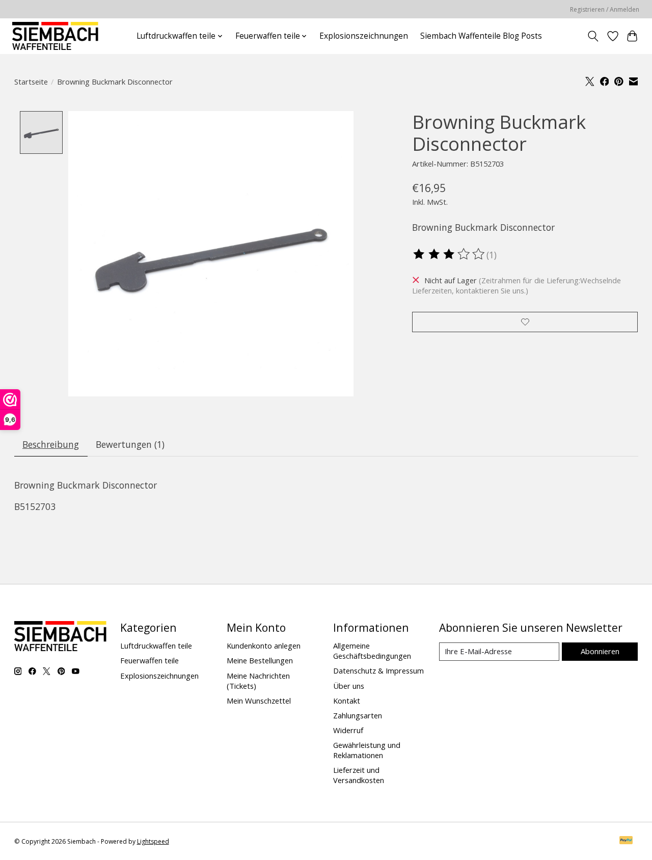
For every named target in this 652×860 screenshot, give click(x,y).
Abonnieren (600, 651)
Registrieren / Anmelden (604, 9)
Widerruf (348, 730)
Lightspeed (153, 841)
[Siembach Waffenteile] (55, 36)
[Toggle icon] (592, 36)
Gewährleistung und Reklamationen (366, 750)
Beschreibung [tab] (50, 444)
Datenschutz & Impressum (378, 670)
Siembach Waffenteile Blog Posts (481, 36)
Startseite (31, 81)
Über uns (348, 686)
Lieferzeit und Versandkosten (358, 775)
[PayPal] (626, 841)
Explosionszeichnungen (363, 36)
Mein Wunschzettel (259, 700)
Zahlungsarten (357, 715)
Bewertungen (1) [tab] (130, 444)
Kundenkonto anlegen (264, 645)
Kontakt (346, 700)
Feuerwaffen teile (149, 660)
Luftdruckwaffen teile (156, 645)
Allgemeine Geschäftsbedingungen (372, 650)
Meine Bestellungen (260, 660)
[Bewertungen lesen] (449, 254)
